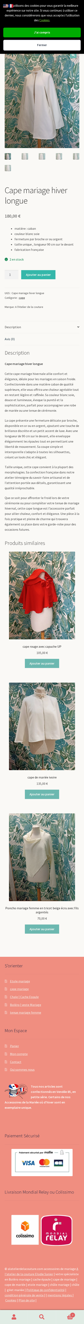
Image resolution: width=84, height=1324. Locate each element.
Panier (14, 1046)
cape (22, 298)
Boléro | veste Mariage (25, 1005)
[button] (73, 55)
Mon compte (19, 1054)
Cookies (44, 20)
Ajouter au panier (38, 275)
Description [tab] (13, 327)
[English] (5, 5)
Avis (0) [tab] (10, 339)
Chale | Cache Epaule (24, 997)
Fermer (42, 45)
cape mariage (19, 989)
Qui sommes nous (22, 1069)
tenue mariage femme (25, 1012)
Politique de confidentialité (45, 1290)
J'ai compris (42, 32)
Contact (15, 1062)
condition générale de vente (24, 1295)
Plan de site (27, 1300)
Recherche (42, 1317)
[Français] (11, 5)
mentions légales (60, 1295)
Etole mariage (20, 981)
